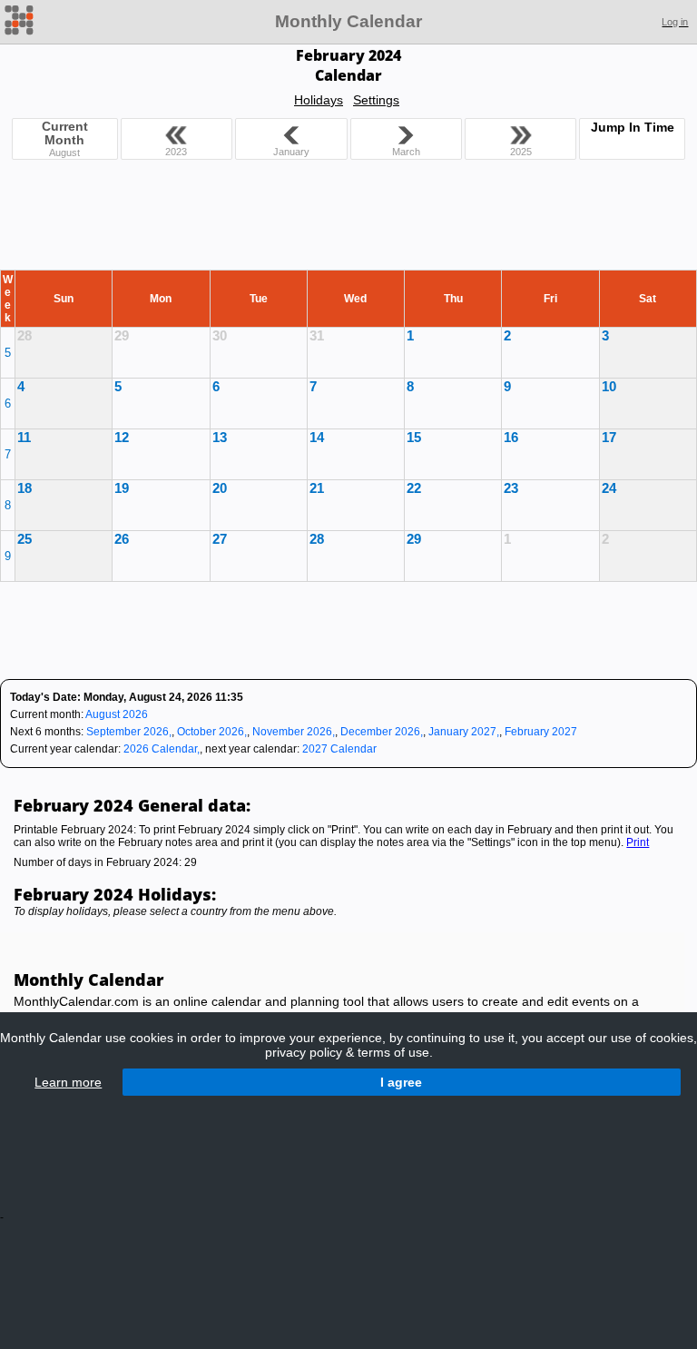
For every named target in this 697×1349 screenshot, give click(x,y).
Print (637, 842)
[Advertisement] (348, 219)
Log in (675, 21)
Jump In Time (632, 127)
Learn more (68, 1082)
